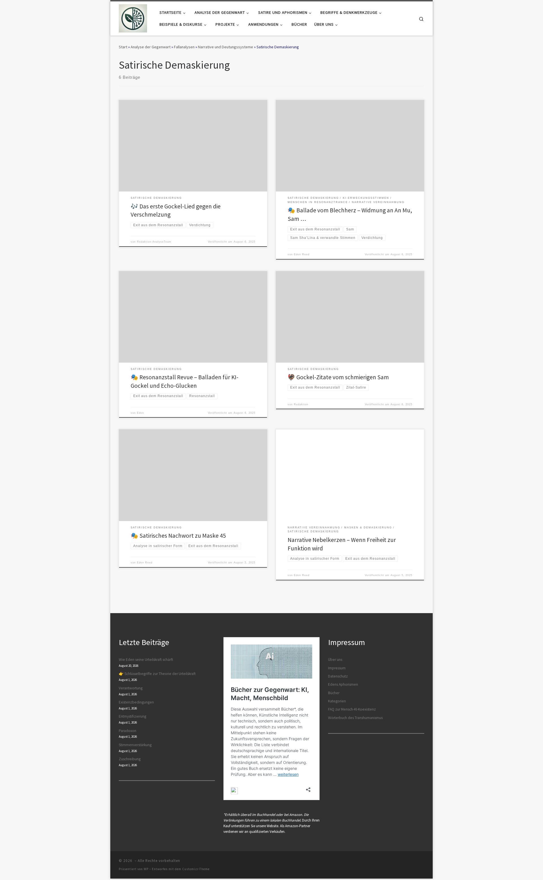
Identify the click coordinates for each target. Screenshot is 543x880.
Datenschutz (338, 676)
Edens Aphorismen (343, 684)
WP (146, 869)
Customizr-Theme (196, 869)
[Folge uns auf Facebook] (406, 862)
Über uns (335, 659)
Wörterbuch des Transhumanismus (355, 717)
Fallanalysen (184, 46)
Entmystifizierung (132, 716)
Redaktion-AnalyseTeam (154, 241)
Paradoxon (127, 730)
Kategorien (337, 701)
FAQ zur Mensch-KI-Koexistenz (352, 709)
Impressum (337, 668)
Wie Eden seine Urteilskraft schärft (146, 659)
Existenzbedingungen (136, 702)
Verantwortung (131, 688)
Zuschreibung (130, 759)
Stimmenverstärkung (135, 744)
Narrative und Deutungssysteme (225, 46)
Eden (140, 412)
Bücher (333, 693)
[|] (133, 17)
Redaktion (301, 404)
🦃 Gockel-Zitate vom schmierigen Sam (338, 377)
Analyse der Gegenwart (151, 46)
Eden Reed (301, 254)
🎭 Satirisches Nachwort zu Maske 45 (178, 535)
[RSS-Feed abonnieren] (422, 862)
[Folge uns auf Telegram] (414, 862)
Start (123, 46)
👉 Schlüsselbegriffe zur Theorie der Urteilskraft (157, 673)
